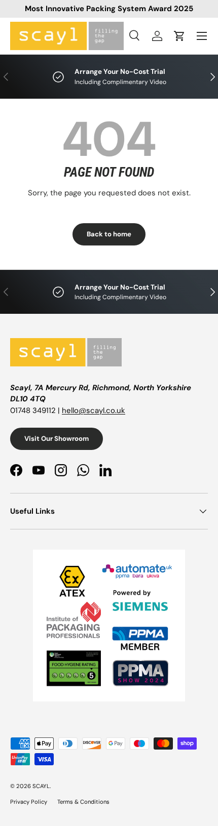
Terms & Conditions (83, 801)
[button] (179, 36)
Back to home (109, 234)
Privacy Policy (28, 801)
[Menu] (202, 36)
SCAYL (41, 786)
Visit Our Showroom (56, 438)
